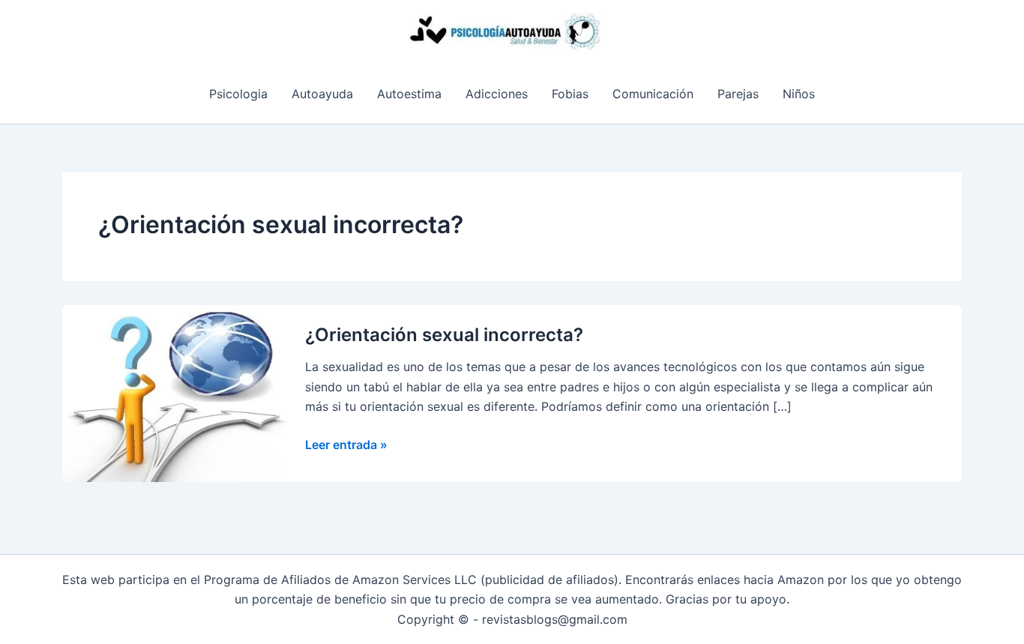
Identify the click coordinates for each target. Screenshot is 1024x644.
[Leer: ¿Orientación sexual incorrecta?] (174, 392)
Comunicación (652, 93)
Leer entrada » (346, 445)
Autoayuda (322, 93)
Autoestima (409, 93)
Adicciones (497, 93)
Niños (799, 93)
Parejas (738, 93)
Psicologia (238, 93)
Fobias (570, 93)
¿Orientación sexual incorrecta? (444, 335)
